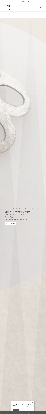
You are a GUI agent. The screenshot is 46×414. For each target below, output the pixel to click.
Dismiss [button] (28, 413)
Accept (15, 410)
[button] (32, 402)
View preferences (29, 410)
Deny (22, 410)
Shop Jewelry (10, 223)
